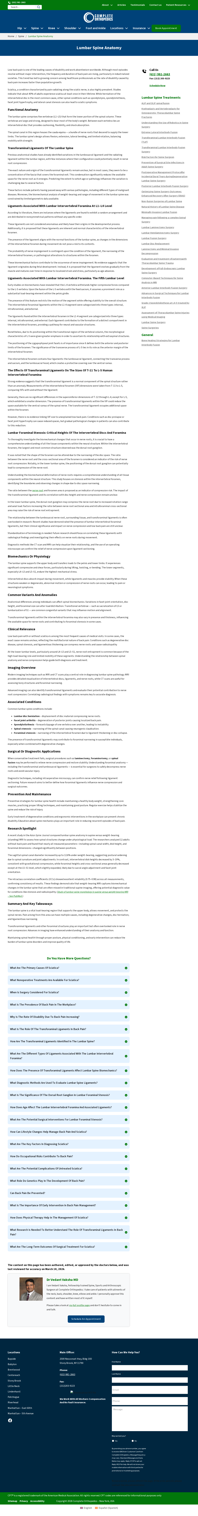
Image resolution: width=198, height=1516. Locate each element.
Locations (116, 28)
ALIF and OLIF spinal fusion (156, 103)
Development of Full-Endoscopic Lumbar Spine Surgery (163, 270)
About (105, 5)
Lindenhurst (14, 1391)
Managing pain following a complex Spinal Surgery (164, 220)
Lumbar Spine (152, 97)
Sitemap (12, 1501)
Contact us (155, 5)
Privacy (24, 1501)
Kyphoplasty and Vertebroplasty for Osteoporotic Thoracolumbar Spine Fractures (161, 113)
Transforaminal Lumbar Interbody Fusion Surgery (163, 149)
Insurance (139, 28)
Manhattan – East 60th (20, 1408)
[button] (69, 968)
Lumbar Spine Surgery (154, 322)
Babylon (12, 1364)
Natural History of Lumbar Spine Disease (163, 206)
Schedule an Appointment (86, 1319)
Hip (19, 28)
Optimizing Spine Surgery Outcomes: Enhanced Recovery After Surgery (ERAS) (163, 193)
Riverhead (13, 1402)
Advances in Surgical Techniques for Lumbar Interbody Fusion (165, 295)
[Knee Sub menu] (58, 28)
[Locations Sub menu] (126, 28)
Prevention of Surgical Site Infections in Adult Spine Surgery (163, 164)
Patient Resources (176, 5)
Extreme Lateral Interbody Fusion (160, 132)
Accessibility (37, 1501)
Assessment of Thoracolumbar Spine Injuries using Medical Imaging (165, 315)
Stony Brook (14, 1380)
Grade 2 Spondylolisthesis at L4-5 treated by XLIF (165, 305)
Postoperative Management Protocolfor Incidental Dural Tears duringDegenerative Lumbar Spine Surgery (164, 176)
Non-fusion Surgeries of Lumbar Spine (162, 201)
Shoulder (70, 28)
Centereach (14, 1375)
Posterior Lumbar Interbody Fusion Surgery (165, 186)
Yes (116, 1441)
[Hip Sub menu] (25, 28)
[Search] (39, 7)
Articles (121, 5)
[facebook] (10, 1420)
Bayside (12, 1359)
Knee (51, 28)
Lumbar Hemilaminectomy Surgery (160, 233)
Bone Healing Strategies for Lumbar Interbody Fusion (161, 342)
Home (11, 36)
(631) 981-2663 (159, 74)
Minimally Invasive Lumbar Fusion (159, 212)
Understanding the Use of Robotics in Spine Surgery (165, 125)
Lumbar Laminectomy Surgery (158, 227)
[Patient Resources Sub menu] (189, 5)
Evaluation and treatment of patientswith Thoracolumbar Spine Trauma (164, 261)
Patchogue (13, 1397)
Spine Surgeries (150, 327)
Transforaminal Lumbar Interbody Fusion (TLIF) (163, 140)
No (136, 1441)
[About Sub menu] (111, 5)
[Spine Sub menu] (41, 28)
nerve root (37, 490)
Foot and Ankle (96, 28)
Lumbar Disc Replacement (156, 243)
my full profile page (79, 1305)
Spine (35, 28)
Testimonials (137, 5)
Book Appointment (166, 28)
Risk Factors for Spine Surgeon (158, 157)
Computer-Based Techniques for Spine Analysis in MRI (162, 280)
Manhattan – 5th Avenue (21, 1413)
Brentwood (14, 1369)
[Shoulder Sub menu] (79, 28)
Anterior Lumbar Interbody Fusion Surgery (164, 288)
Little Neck (13, 1386)
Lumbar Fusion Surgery (154, 238)
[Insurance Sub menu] (148, 28)
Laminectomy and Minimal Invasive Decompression (160, 251)
